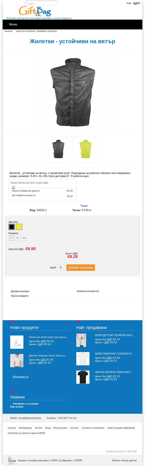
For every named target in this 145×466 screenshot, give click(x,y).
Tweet (84, 205)
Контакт (74, 428)
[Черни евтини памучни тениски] (82, 382)
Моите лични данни (124, 460)
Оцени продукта (19, 296)
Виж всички (16, 406)
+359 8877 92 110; (67, 418)
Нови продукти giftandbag (121, 428)
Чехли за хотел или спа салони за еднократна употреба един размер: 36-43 (49, 337)
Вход (48, 428)
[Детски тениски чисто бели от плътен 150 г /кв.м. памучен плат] (16, 360)
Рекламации (25, 428)
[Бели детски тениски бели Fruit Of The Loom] (81, 345)
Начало (8, 31)
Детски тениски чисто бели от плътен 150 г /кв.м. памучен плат (49, 355)
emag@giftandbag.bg (30, 418)
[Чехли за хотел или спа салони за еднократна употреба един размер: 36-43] (16, 342)
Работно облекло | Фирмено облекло (36, 31)
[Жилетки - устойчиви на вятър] (72, 130)
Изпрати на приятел (88, 291)
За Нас (38, 428)
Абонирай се (21, 376)
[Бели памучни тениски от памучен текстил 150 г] (82, 364)
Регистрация (60, 428)
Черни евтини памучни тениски (118, 372)
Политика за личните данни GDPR (26, 433)
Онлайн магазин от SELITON (121, 451)
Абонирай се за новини (25, 403)
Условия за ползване (93, 428)
